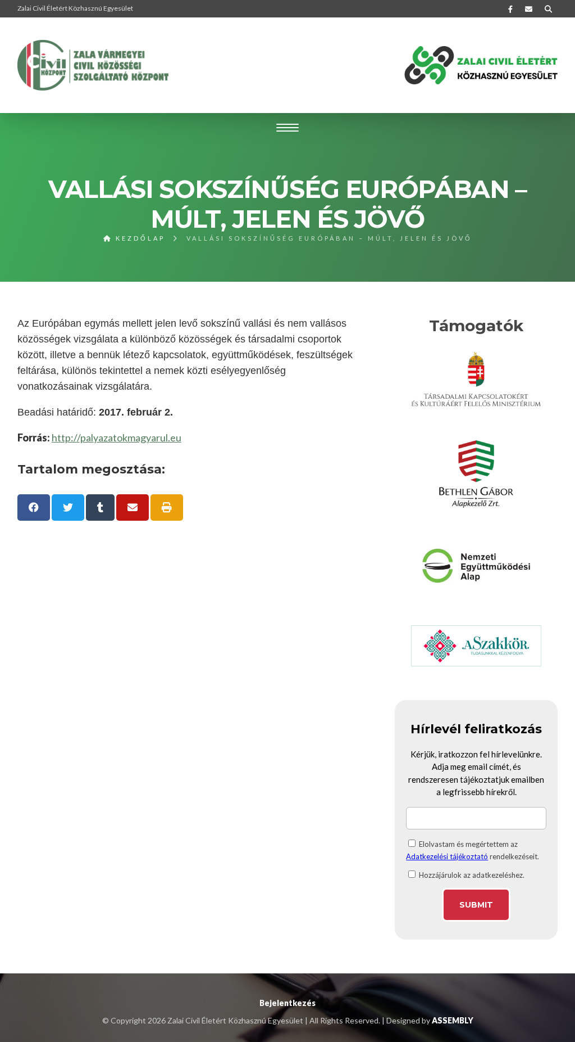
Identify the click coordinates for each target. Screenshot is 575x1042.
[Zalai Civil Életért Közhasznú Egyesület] (93, 65)
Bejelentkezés (287, 1003)
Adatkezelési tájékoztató (447, 856)
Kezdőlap (138, 238)
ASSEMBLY (452, 1020)
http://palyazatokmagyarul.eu (116, 437)
